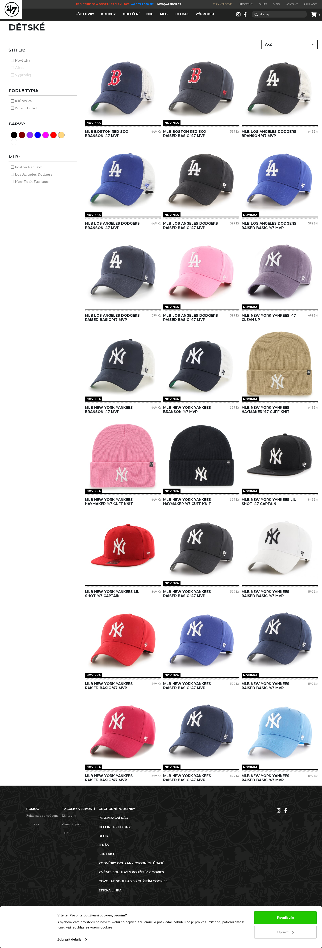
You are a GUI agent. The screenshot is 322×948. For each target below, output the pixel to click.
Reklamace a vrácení (42, 815)
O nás (263, 4)
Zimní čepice (72, 824)
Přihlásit (310, 4)
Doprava (32, 824)
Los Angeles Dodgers (33, 174)
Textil (66, 832)
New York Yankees (32, 182)
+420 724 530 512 (142, 4)
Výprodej (23, 75)
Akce (19, 68)
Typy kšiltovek (223, 4)
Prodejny (246, 4)
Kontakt (292, 4)
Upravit (282, 932)
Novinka (22, 60)
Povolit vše (285, 918)
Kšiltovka (23, 101)
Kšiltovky (69, 815)
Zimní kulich (27, 108)
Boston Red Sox (28, 167)
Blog (276, 4)
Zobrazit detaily (69, 939)
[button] (289, 44)
